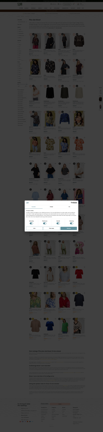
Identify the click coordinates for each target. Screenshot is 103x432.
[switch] (44, 223)
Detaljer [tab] (51, 206)
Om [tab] (69, 206)
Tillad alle (69, 228)
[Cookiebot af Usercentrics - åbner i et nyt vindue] (72, 203)
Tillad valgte (51, 228)
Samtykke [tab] (34, 206)
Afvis (34, 228)
